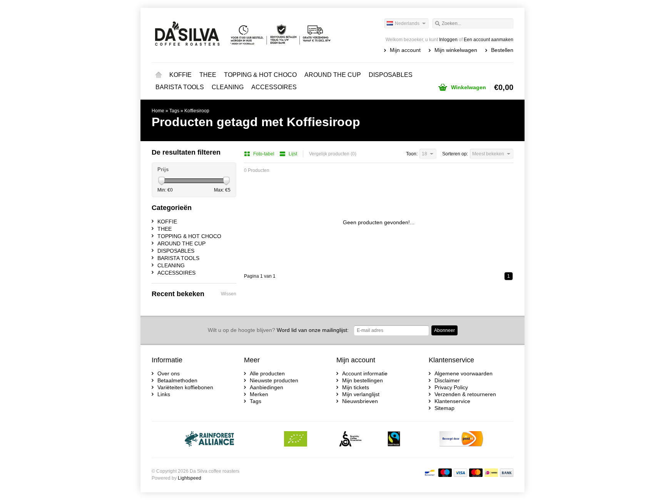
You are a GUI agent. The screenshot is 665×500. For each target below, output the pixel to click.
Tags (174, 110)
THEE (207, 75)
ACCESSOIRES (274, 87)
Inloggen (448, 39)
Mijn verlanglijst (360, 394)
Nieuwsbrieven (360, 401)
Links (163, 394)
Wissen (228, 294)
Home (158, 75)
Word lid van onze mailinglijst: (278, 330)
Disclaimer (447, 380)
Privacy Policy (451, 387)
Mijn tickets (355, 387)
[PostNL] (461, 439)
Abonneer (444, 330)
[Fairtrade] (393, 439)
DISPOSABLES (391, 75)
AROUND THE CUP (332, 75)
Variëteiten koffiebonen (185, 387)
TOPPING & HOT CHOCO (260, 75)
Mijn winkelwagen (455, 50)
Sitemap (444, 408)
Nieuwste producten (274, 380)
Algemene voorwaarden (463, 373)
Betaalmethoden (177, 380)
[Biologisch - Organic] (295, 439)
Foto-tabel (264, 154)
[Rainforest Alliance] (209, 439)
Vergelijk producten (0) (332, 154)
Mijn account (405, 50)
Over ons (168, 373)
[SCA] (350, 439)
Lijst (293, 154)
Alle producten (267, 373)
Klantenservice (452, 401)
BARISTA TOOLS (179, 87)
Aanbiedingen (266, 387)
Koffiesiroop (196, 110)
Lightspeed (189, 478)
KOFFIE (180, 75)
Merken (259, 394)
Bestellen (502, 50)
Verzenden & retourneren (465, 394)
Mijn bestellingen (362, 380)
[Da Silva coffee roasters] (242, 34)
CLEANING (228, 87)
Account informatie (365, 373)
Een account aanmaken (488, 39)
